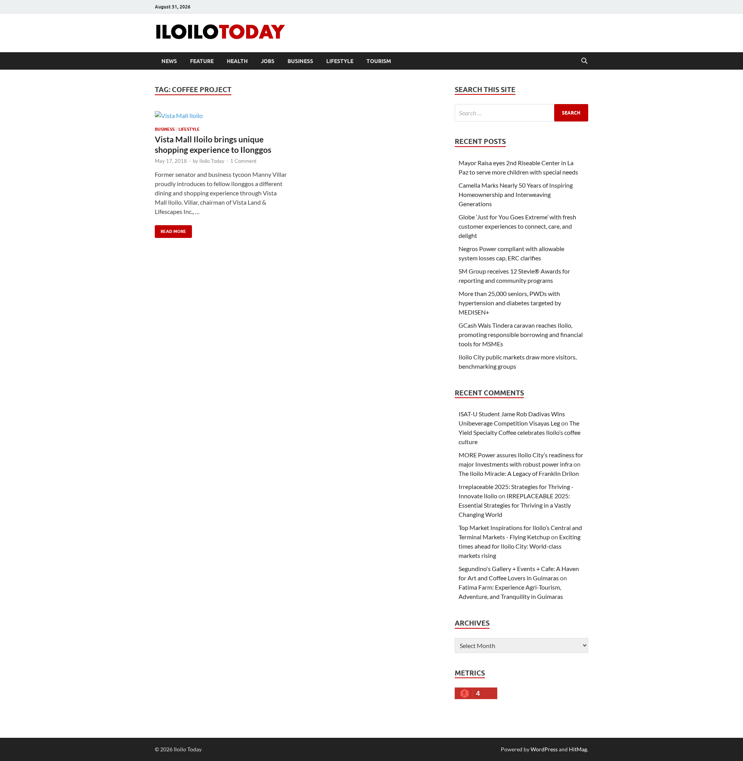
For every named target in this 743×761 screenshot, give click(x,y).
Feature (202, 61)
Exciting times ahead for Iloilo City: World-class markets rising (519, 546)
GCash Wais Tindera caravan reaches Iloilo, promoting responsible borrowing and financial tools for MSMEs (521, 334)
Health (237, 61)
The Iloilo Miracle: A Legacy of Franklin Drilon (519, 473)
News (169, 61)
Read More (170, 229)
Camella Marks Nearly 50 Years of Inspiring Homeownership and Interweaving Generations (516, 194)
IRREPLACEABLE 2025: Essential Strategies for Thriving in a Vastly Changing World (515, 505)
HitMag (578, 749)
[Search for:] (521, 112)
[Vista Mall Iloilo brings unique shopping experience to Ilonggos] (222, 115)
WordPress (544, 749)
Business (300, 61)
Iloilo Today (211, 161)
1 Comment (243, 161)
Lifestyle (339, 61)
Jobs (267, 61)
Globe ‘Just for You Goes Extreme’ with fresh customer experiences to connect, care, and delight (517, 226)
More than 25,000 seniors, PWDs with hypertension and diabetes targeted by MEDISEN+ (510, 303)
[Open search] (584, 61)
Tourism (378, 61)
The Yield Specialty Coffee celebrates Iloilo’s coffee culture (519, 432)
